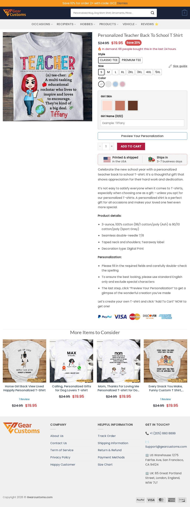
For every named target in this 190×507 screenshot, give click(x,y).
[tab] (142, 96)
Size (101, 66)
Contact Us (58, 443)
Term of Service (61, 450)
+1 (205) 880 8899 (163, 433)
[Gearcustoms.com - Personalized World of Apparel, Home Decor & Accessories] (14, 12)
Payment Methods (111, 457)
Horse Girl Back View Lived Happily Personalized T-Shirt (24, 388)
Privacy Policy (60, 457)
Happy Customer (62, 464)
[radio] (109, 60)
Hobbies (86, 24)
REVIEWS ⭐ (149, 24)
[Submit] (152, 13)
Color (102, 78)
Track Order (107, 436)
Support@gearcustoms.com (166, 447)
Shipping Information (113, 443)
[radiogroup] (142, 105)
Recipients (65, 24)
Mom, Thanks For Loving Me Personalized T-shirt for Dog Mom (119, 388)
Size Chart (105, 464)
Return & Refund (110, 450)
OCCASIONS (41, 24)
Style (101, 54)
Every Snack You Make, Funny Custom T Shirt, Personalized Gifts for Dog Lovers (165, 388)
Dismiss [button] (122, 3)
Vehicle (129, 24)
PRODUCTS (107, 24)
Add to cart (131, 146)
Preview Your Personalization (142, 136)
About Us (56, 436)
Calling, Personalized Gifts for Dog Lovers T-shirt (71, 388)
